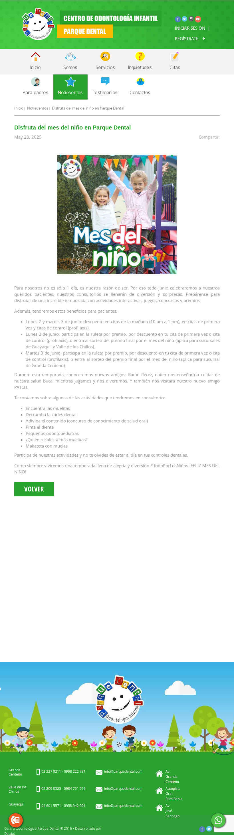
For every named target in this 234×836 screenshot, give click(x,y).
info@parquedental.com (123, 771)
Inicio (36, 67)
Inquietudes (140, 67)
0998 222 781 (75, 771)
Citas (175, 67)
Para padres (36, 92)
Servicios (105, 67)
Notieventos (70, 92)
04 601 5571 (51, 805)
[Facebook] (178, 18)
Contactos (140, 92)
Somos (70, 67)
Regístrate (186, 38)
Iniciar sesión (190, 28)
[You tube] (198, 19)
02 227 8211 (51, 771)
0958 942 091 (75, 805)
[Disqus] (117, 576)
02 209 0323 (51, 788)
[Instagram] (191, 18)
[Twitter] (184, 18)
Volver (34, 489)
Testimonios (105, 92)
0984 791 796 (75, 788)
